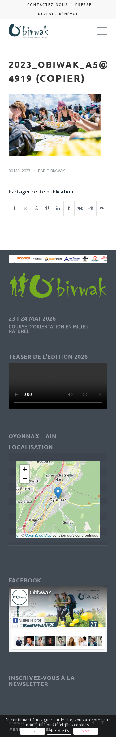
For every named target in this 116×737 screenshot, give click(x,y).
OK (32, 731)
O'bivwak (55, 170)
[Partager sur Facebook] (14, 208)
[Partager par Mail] (102, 208)
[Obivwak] (48, 31)
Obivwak (40, 593)
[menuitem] (47, 4)
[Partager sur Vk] (80, 208)
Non (86, 731)
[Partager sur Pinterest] (47, 208)
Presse (83, 4)
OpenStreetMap (38, 535)
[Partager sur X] (25, 208)
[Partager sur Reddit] (90, 208)
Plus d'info (59, 731)
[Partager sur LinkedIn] (58, 208)
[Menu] (98, 31)
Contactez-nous (47, 4)
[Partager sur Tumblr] (69, 208)
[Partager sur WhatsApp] (36, 208)
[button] (58, 493)
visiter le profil (31, 620)
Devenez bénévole (59, 13)
